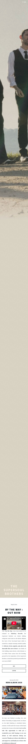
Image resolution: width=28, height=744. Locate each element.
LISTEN (14, 670)
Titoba (15, 720)
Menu (25, 2)
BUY (14, 666)
